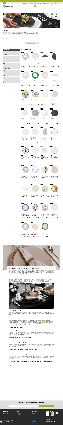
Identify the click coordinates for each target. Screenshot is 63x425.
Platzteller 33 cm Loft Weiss (54, 215)
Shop (4, 3)
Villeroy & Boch (24, 61)
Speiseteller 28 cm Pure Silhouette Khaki (45, 177)
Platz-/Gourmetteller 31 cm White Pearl (25, 139)
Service (12, 3)
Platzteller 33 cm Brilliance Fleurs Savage (45, 196)
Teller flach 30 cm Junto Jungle (54, 101)
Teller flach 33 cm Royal (35, 63)
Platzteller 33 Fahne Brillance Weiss (34, 196)
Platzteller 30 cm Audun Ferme (35, 101)
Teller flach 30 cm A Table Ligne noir (54, 139)
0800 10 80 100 (6, 413)
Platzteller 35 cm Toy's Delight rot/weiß (25, 158)
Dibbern (42, 175)
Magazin (7, 3)
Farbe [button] (4, 70)
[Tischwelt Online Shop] (8, 6)
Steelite (52, 61)
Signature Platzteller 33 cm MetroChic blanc (35, 158)
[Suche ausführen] (35, 6)
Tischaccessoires (11, 273)
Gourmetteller (33, 275)
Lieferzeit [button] (5, 54)
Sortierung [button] (5, 52)
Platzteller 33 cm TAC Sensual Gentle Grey (35, 120)
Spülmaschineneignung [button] (7, 66)
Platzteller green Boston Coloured (35, 83)
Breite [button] (4, 77)
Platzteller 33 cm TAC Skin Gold (54, 196)
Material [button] (4, 63)
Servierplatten (40, 313)
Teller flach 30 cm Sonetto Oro (34, 139)
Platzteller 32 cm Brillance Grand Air (24, 101)
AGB (32, 414)
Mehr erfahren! (5, 38)
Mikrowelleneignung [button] (7, 68)
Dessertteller (43, 275)
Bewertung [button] (5, 56)
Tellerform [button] (5, 82)
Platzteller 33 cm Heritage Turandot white (34, 215)
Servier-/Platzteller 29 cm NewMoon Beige (54, 177)
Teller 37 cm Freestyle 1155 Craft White (44, 139)
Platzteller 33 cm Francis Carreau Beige (25, 234)
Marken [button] (4, 59)
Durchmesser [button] (5, 73)
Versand (26, 422)
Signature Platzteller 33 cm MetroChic (55, 158)
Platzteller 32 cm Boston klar (24, 64)
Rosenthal (23, 99)
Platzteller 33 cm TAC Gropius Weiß (44, 120)
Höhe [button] (4, 75)
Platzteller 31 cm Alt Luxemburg (34, 177)
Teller (50, 280)
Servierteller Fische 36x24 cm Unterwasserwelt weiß (25, 196)
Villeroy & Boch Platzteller (31, 43)
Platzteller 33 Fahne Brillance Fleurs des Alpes (34, 234)
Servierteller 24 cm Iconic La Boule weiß (54, 83)
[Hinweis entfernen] (61, 1)
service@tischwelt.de (7, 415)
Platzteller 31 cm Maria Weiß (25, 120)
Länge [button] (4, 80)
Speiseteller (43, 322)
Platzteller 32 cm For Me (44, 101)
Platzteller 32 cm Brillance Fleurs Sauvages (24, 177)
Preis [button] (4, 61)
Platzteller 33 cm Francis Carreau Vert (44, 234)
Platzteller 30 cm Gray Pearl (25, 83)
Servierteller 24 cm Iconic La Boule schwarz (44, 64)
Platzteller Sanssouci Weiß (44, 158)
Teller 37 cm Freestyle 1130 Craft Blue (54, 64)
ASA (51, 137)
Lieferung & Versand (20, 413)
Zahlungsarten (19, 414)
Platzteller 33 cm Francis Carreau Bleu (25, 215)
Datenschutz (33, 413)
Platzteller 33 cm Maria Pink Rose (45, 215)
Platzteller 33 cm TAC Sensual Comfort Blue (54, 120)
